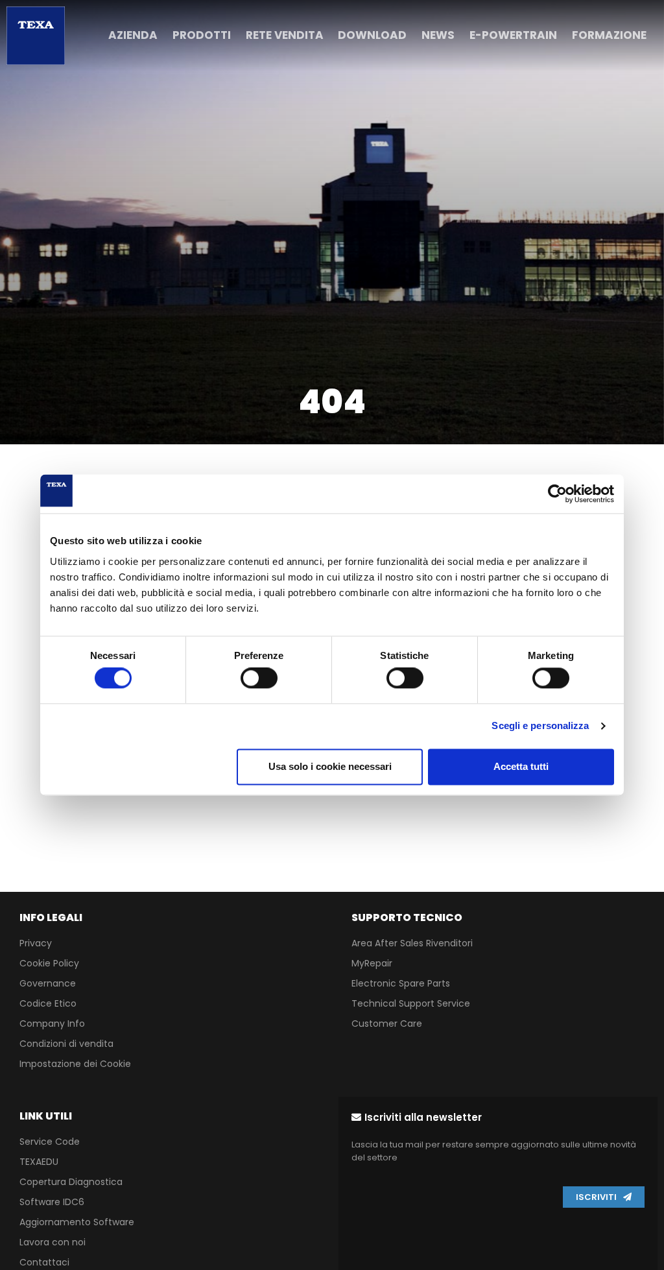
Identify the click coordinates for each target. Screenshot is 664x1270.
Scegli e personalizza (540, 726)
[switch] (259, 678)
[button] (416, 1117)
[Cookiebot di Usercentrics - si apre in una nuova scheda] (557, 493)
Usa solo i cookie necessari (330, 766)
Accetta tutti (521, 766)
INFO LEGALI (50, 917)
